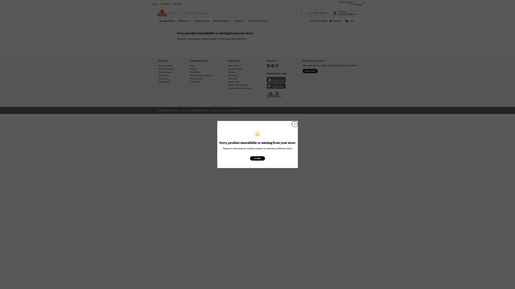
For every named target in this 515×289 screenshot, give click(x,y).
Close (257, 158)
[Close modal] (294, 124)
